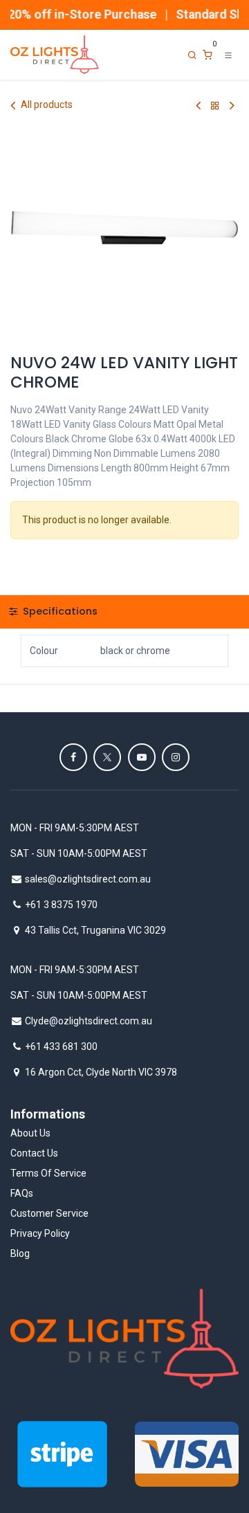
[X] (107, 757)
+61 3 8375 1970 (61, 904)
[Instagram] (176, 757)
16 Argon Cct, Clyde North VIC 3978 (101, 1072)
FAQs (21, 1193)
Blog (20, 1253)
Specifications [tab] (59, 611)
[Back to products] (215, 105)
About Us (30, 1133)
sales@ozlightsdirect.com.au (88, 879)
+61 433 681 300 (61, 1046)
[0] (207, 55)
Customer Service (49, 1213)
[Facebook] (73, 757)
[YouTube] (142, 757)
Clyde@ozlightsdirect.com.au (88, 1020)
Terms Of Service (48, 1173)
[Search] (192, 55)
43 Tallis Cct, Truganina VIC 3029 (95, 930)
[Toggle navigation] (228, 54)
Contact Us (34, 1153)
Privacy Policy (40, 1233)
